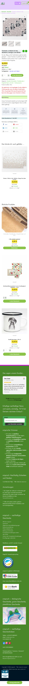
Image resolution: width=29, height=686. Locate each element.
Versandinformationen (8, 498)
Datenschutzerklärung (8, 527)
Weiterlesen (14, 248)
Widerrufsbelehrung (7, 529)
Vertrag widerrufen (15, 682)
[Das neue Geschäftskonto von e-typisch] (11, 587)
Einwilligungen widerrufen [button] (9, 538)
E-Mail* (6, 417)
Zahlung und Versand (8, 531)
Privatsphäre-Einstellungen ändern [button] (11, 532)
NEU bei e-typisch (7, 522)
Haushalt (9, 11)
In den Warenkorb (17, 75)
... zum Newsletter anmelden (14, 424)
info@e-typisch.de (10, 637)
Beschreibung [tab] (5, 97)
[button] (24, 16)
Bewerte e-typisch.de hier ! (9, 658)
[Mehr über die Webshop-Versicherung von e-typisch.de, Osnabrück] (5, 674)
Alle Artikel (5, 534)
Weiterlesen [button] (6, 392)
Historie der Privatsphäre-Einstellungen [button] (12, 536)
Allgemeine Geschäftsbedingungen (11, 525)
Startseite (4, 11)
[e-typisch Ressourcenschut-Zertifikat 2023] (8, 562)
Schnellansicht (14, 170)
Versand (6, 67)
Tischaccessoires (18, 83)
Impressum (5, 523)
